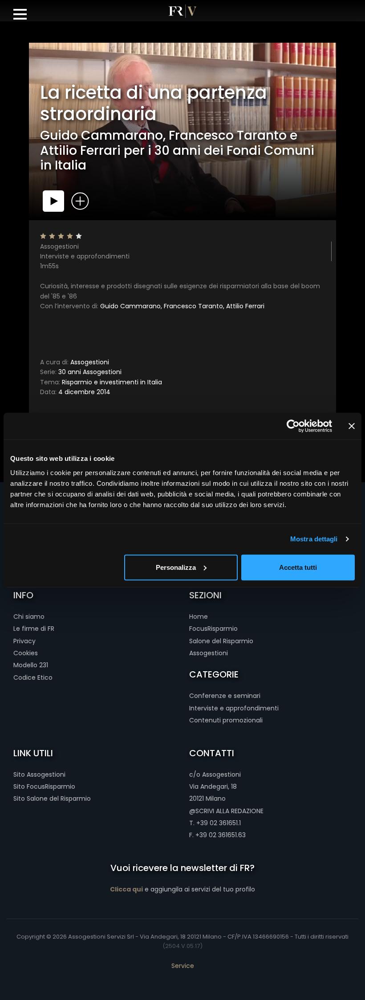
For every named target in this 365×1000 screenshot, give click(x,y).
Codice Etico (33, 677)
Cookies (25, 653)
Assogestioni (74, 362)
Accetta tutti (298, 567)
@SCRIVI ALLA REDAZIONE (226, 810)
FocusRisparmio (213, 628)
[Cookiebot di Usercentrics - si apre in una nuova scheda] (293, 426)
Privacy (24, 641)
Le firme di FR (33, 628)
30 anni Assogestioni (81, 371)
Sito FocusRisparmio (44, 786)
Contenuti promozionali (226, 720)
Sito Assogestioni (39, 774)
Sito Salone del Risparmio (52, 798)
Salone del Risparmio (221, 641)
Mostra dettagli (314, 539)
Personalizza (176, 567)
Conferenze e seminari (224, 695)
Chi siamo (29, 616)
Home (198, 616)
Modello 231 (30, 665)
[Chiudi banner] (352, 426)
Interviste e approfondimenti (234, 708)
